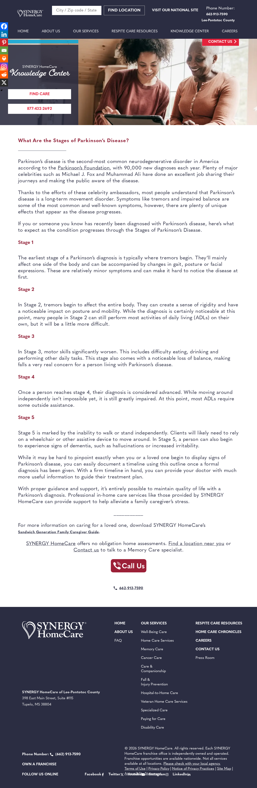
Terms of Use (135, 769)
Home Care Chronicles (219, 632)
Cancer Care (151, 658)
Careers (230, 31)
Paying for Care (153, 719)
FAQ (118, 641)
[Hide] (1, 90)
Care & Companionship (153, 669)
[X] (4, 82)
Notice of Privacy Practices (193, 769)
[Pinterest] (4, 42)
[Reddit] (4, 74)
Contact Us (220, 42)
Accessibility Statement (142, 774)
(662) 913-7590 (51, 754)
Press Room (205, 658)
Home (23, 31)
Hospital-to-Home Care (159, 693)
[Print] (4, 58)
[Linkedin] (4, 34)
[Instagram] (4, 66)
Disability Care (152, 728)
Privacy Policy (158, 769)
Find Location (124, 10)
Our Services (86, 31)
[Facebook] (4, 26)
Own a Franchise (39, 764)
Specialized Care (154, 710)
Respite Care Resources (135, 31)
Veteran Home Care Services (164, 702)
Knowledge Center (190, 31)
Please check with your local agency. (191, 764)
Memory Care (152, 649)
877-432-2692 (39, 109)
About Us (51, 31)
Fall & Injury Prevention (154, 682)
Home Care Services (157, 641)
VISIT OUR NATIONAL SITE (175, 10)
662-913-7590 (131, 588)
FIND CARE (40, 94)
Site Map (224, 769)
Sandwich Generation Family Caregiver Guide (58, 532)
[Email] (4, 50)
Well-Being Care (154, 632)
